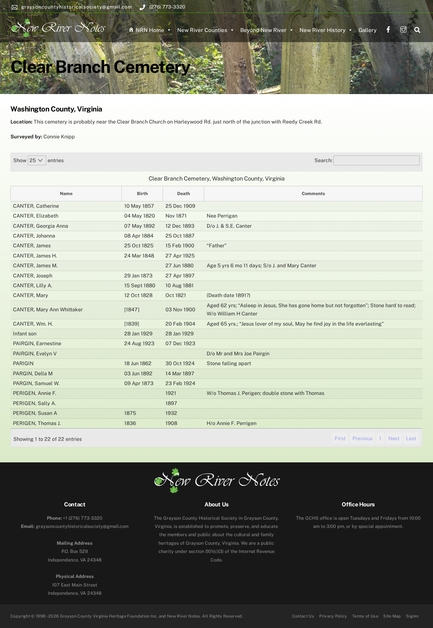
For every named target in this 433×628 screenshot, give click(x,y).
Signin (412, 616)
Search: (323, 160)
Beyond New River (263, 30)
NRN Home (150, 30)
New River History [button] (323, 30)
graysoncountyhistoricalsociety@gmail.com (74, 526)
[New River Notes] (58, 27)
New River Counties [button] (202, 30)
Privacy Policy (333, 616)
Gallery (368, 30)
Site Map (392, 616)
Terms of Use (365, 616)
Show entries (38, 160)
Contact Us (303, 616)
